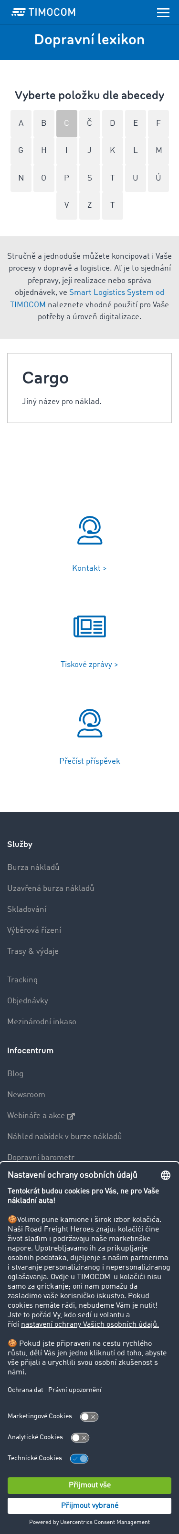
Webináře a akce (36, 1116)
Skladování (26, 910)
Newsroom (26, 1095)
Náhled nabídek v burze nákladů (64, 1137)
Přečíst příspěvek (89, 761)
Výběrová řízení (34, 931)
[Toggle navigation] (163, 12)
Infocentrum (30, 1050)
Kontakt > (89, 569)
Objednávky (27, 1001)
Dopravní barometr (40, 1158)
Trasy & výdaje (33, 952)
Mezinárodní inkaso (41, 1022)
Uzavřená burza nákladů (51, 889)
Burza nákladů (33, 868)
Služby (19, 844)
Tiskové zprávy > (89, 665)
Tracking (22, 980)
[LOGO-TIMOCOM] (43, 12)
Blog (15, 1074)
